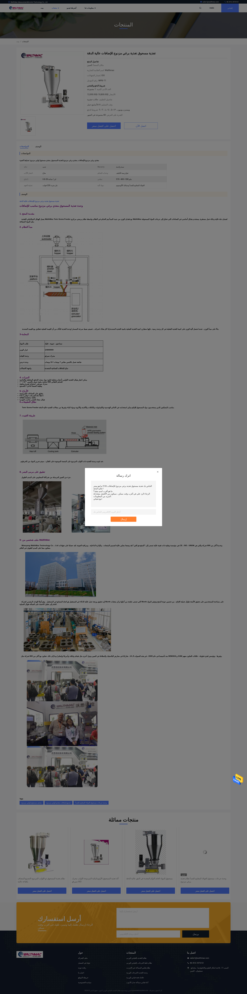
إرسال (124, 519)
